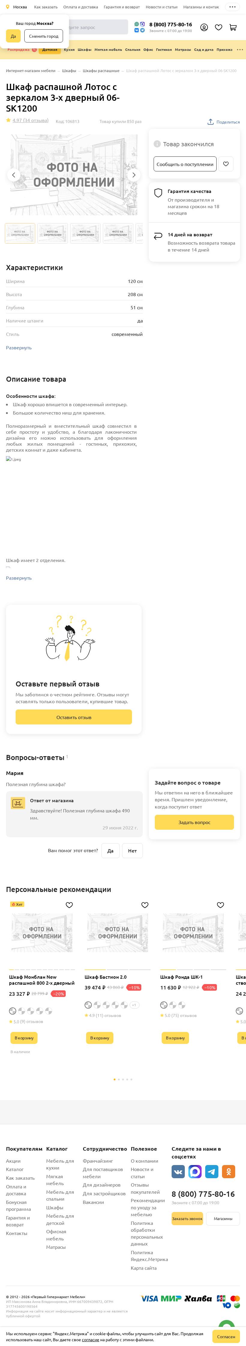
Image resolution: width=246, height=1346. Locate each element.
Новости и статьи (162, 6)
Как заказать (46, 6)
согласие (90, 1339)
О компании (144, 1161)
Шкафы (54, 1207)
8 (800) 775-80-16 (170, 24)
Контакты (16, 1233)
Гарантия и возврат (122, 6)
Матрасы (56, 1247)
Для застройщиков (104, 1193)
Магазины (223, 1218)
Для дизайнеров (102, 1184)
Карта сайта (144, 1268)
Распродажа (19, 49)
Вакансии (93, 1202)
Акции (13, 1161)
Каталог (15, 1169)
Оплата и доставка (80, 6)
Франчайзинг (98, 1161)
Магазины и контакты (203, 6)
